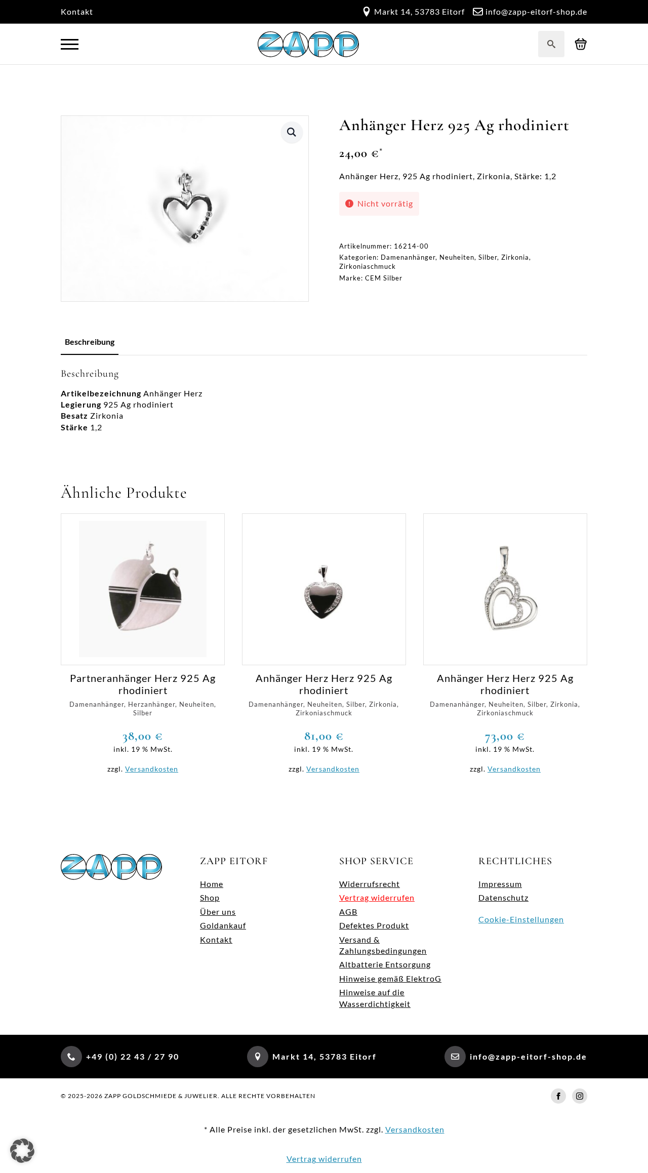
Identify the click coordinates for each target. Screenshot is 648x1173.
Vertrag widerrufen (377, 897)
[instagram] (579, 1096)
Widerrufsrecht (369, 883)
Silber (487, 257)
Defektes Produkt (374, 925)
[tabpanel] (324, 400)
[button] (292, 132)
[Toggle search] (551, 44)
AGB (348, 911)
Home (211, 883)
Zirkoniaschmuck (367, 266)
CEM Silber (383, 278)
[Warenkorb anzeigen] (581, 44)
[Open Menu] (69, 44)
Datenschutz (503, 897)
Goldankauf (223, 925)
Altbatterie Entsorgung (385, 964)
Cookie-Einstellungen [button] (521, 919)
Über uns (218, 911)
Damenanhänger (408, 257)
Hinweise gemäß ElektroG (390, 978)
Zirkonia (515, 257)
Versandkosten (151, 768)
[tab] (89, 341)
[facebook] (558, 1096)
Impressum (500, 883)
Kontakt (77, 11)
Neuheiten (456, 257)
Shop (210, 897)
